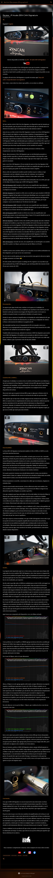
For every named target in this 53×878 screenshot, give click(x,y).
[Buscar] (51, 2)
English (11, 24)
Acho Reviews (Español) (16, 2)
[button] (3, 20)
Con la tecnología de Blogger (27, 873)
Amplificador (6, 855)
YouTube (25, 855)
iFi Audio (14, 855)
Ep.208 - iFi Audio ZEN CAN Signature (35, 59)
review (19, 855)
